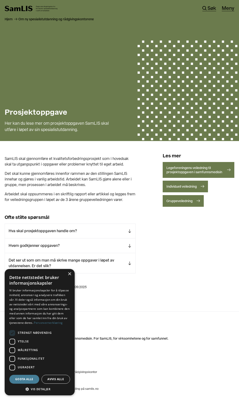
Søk (211, 8)
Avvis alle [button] (55, 379)
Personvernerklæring (48, 323)
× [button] (69, 274)
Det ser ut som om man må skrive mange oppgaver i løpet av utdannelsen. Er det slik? (61, 263)
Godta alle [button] (24, 379)
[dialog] (40, 332)
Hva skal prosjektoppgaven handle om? (43, 230)
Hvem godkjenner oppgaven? (34, 245)
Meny (228, 8)
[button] (39, 389)
